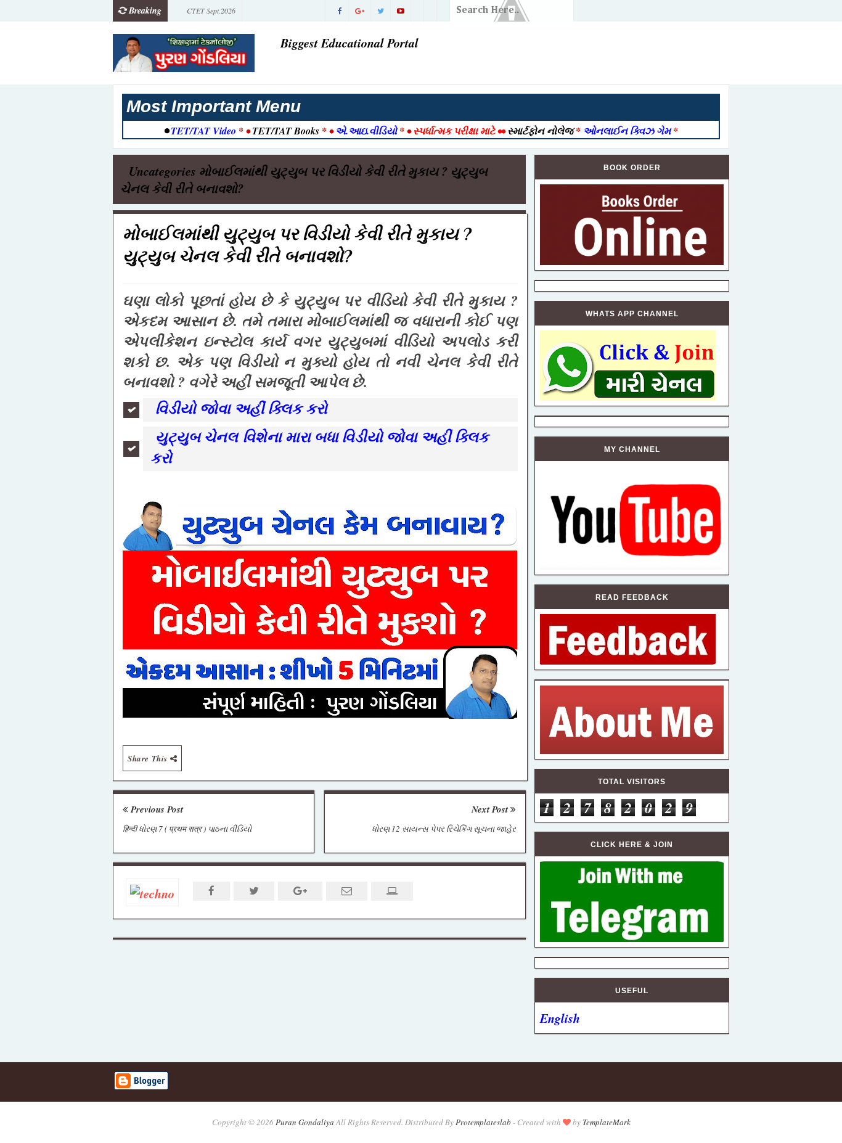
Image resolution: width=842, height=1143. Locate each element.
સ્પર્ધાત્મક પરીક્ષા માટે (454, 130)
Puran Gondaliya (305, 1122)
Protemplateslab (483, 1122)
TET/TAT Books (286, 130)
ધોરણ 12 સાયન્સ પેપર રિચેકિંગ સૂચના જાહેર (444, 828)
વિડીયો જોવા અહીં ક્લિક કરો (241, 408)
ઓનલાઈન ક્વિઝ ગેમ (628, 130)
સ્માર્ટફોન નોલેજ (540, 130)
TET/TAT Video (203, 130)
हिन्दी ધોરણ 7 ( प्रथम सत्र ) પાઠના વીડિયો (187, 828)
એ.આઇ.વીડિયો (366, 130)
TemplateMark (606, 1122)
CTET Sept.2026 (211, 10)
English (560, 1017)
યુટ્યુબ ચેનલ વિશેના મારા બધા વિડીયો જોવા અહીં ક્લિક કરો (319, 447)
